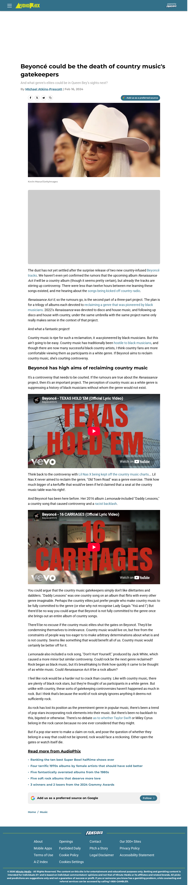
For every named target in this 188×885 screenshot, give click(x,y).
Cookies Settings (71, 862)
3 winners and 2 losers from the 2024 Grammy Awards (72, 784)
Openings (66, 841)
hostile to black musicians (132, 343)
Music (44, 812)
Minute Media (23, 871)
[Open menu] (9, 5)
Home (32, 812)
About (38, 841)
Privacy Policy (130, 848)
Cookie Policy (69, 855)
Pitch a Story (99, 848)
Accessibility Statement (137, 855)
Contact (95, 841)
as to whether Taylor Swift (112, 718)
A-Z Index (41, 862)
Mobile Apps (43, 848)
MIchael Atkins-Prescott (43, 89)
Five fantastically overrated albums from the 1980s (69, 772)
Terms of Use (43, 855)
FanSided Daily (70, 848)
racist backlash (106, 504)
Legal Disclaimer (102, 855)
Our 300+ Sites (130, 841)
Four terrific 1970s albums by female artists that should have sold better (86, 766)
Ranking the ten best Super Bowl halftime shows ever (72, 759)
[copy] (50, 97)
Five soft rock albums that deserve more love (65, 778)
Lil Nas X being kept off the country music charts (114, 474)
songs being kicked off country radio (114, 291)
